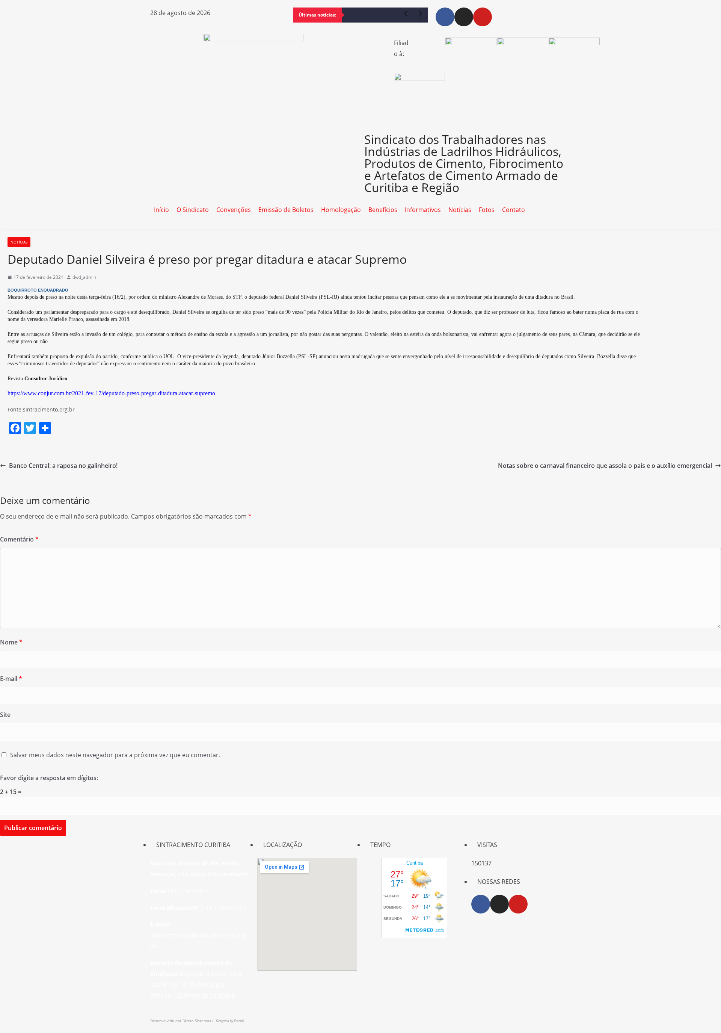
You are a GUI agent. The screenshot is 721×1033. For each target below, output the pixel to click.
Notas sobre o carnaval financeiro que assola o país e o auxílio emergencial (605, 465)
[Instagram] (463, 17)
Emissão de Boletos (286, 210)
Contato (513, 210)
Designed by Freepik (230, 1020)
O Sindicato (192, 210)
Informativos (423, 210)
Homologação (341, 210)
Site (5, 715)
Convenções (233, 210)
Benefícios (382, 210)
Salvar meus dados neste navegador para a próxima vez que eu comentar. (115, 755)
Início (161, 210)
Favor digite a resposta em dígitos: (49, 778)
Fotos (487, 210)
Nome (11, 642)
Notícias (459, 210)
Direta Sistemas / (199, 1020)
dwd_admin (84, 277)
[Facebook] (445, 17)
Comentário (19, 539)
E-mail (11, 679)
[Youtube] (482, 17)
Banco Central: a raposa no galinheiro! (63, 465)
